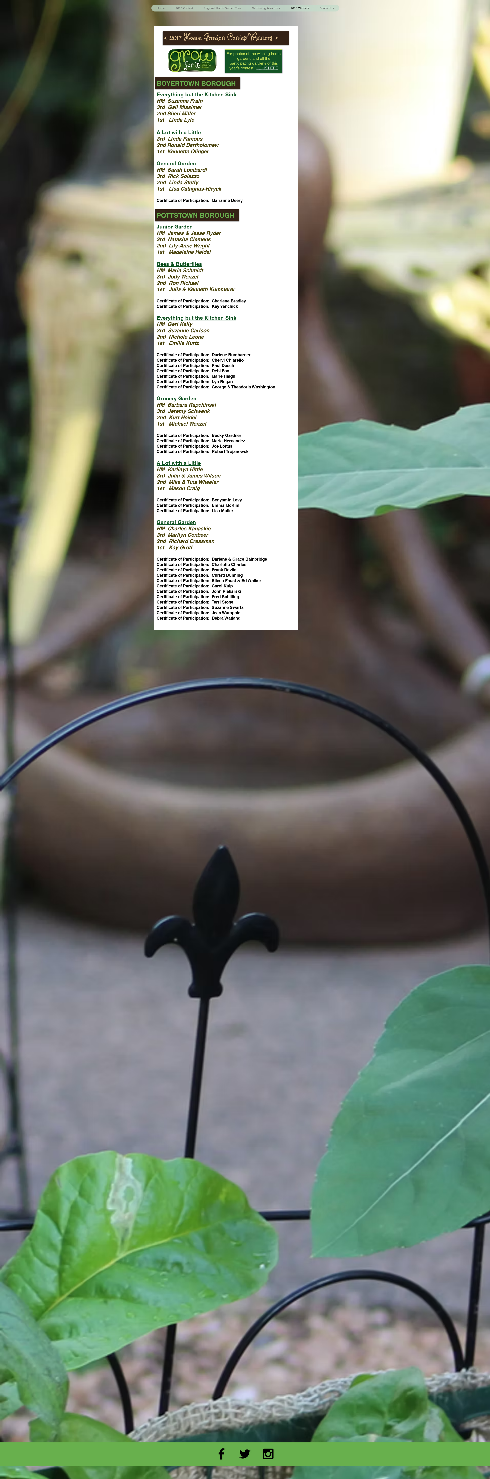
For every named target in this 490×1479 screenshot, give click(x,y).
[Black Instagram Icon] (268, 1453)
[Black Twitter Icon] (244, 1453)
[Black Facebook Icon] (221, 1453)
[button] (184, 8)
